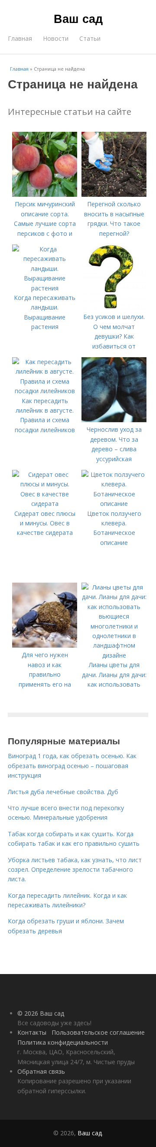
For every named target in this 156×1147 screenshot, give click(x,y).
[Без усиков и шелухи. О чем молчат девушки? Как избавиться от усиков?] (113, 307)
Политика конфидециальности (62, 1042)
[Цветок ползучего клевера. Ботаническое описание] (113, 503)
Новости (55, 38)
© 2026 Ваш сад (40, 1013)
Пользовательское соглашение (98, 1032)
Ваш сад (78, 18)
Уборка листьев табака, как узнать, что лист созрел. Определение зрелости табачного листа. (75, 869)
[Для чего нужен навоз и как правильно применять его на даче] (44, 645)
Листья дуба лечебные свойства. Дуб (63, 792)
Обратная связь (41, 1071)
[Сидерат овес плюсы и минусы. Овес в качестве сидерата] (44, 503)
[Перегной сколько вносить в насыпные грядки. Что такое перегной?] (113, 194)
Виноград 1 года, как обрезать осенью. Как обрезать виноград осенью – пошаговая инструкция (72, 765)
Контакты (31, 1032)
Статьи (90, 38)
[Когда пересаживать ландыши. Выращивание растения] (44, 288)
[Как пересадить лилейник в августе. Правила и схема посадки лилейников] (44, 391)
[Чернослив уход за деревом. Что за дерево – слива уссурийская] (113, 420)
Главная (20, 38)
